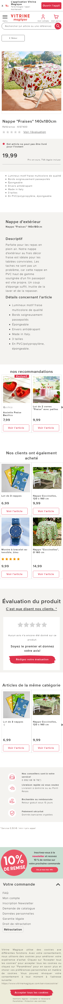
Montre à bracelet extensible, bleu (14, 551)
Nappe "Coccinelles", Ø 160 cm (46, 551)
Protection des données (35, 1001)
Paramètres (18, 1001)
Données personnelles (18, 913)
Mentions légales (20, 999)
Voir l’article (16, 428)
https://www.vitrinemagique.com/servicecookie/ (30, 983)
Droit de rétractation (17, 924)
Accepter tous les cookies (31, 992)
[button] (31, 884)
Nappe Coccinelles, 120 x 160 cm (45, 497)
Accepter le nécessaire (40, 999)
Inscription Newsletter (18, 903)
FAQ (6, 893)
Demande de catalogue (19, 908)
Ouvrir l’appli (51, 5)
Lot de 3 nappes (11, 495)
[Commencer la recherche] (58, 26)
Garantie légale (13, 918)
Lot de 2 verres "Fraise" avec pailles (45, 408)
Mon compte (11, 898)
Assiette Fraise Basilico (12, 414)
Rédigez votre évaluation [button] (32, 659)
